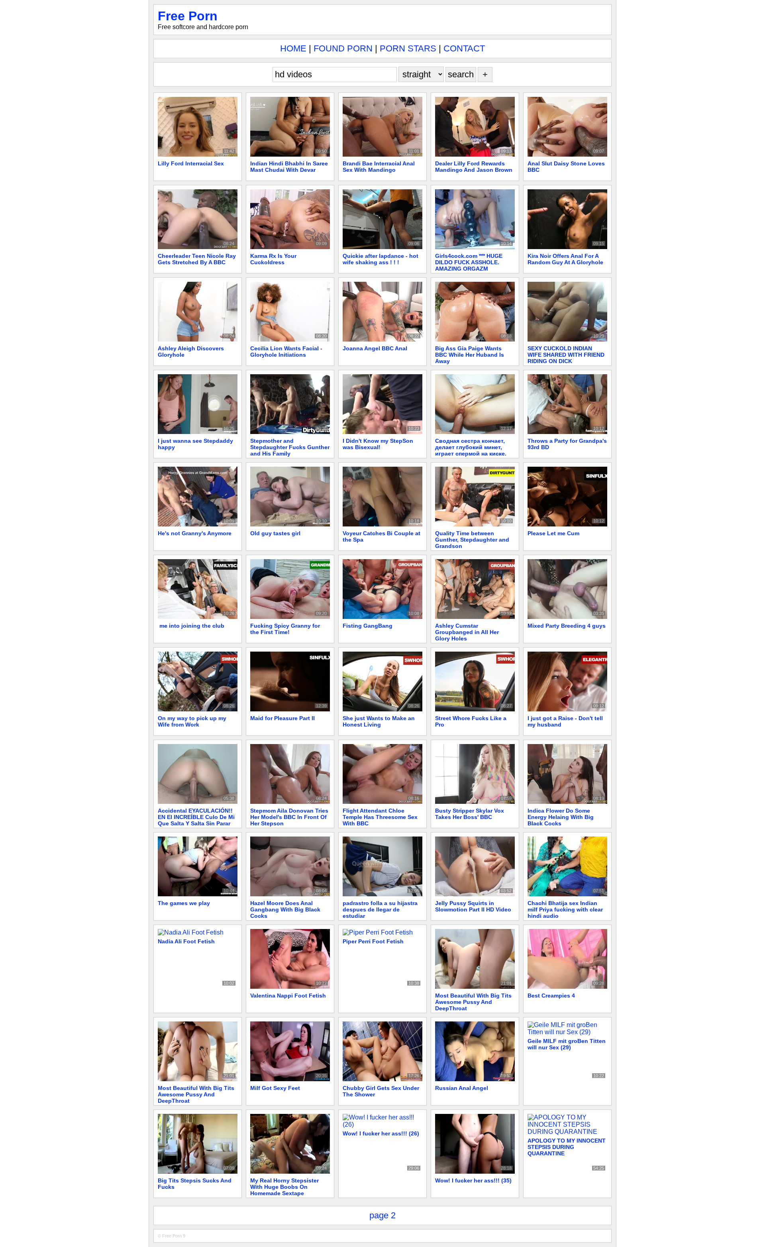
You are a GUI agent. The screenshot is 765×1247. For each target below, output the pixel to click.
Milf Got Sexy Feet (275, 1088)
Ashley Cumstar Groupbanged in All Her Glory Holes (467, 632)
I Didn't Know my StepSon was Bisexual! (378, 444)
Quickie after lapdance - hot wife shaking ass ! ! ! (380, 259)
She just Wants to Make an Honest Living (379, 721)
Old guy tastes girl (275, 533)
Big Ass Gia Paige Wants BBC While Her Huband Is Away (469, 354)
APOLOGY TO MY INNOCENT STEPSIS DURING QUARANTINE (567, 1147)
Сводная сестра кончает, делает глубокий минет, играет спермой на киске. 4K (470, 450)
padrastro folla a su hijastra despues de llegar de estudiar (380, 909)
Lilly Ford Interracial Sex (191, 163)
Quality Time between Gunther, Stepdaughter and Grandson (472, 539)
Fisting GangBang (367, 626)
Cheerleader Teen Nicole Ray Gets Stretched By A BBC (197, 259)
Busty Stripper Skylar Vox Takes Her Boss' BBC (469, 813)
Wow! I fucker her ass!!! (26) (381, 1133)
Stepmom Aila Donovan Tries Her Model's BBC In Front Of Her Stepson (289, 817)
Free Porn (188, 16)
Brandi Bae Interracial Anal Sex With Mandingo (379, 166)
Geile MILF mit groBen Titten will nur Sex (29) (567, 1044)
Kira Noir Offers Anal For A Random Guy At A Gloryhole (565, 259)
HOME (293, 48)
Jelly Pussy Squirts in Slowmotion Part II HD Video (473, 906)
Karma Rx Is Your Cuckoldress (273, 259)
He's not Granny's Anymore (194, 533)
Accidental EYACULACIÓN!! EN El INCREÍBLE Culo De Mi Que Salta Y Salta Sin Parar (196, 817)
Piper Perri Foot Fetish (373, 941)
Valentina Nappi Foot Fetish (288, 995)
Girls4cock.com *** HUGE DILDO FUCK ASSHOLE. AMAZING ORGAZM (468, 262)
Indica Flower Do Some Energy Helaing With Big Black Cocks (561, 817)
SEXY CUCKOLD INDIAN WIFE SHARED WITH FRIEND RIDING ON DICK (566, 354)
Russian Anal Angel (461, 1088)
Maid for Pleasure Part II (282, 718)
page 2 (382, 1215)
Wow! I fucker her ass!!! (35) (473, 1180)
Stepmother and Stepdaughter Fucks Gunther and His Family (290, 447)
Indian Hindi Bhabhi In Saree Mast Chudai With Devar (289, 166)
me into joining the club (191, 626)
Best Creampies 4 (551, 995)
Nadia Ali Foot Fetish (186, 941)
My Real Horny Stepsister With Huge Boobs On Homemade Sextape (284, 1186)
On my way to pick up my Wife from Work (192, 721)
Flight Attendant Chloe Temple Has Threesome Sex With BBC (380, 817)
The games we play (184, 903)
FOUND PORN (343, 48)
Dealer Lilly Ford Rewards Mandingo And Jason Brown (473, 166)
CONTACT (464, 48)
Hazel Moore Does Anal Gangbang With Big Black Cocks (285, 909)
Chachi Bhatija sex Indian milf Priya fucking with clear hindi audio (565, 909)
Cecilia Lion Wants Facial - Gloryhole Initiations (286, 351)
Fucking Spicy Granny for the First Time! (285, 629)
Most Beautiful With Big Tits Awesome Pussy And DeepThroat (473, 1001)
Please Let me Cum (553, 533)
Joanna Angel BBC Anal (375, 348)
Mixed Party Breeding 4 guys (567, 626)
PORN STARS (408, 48)
